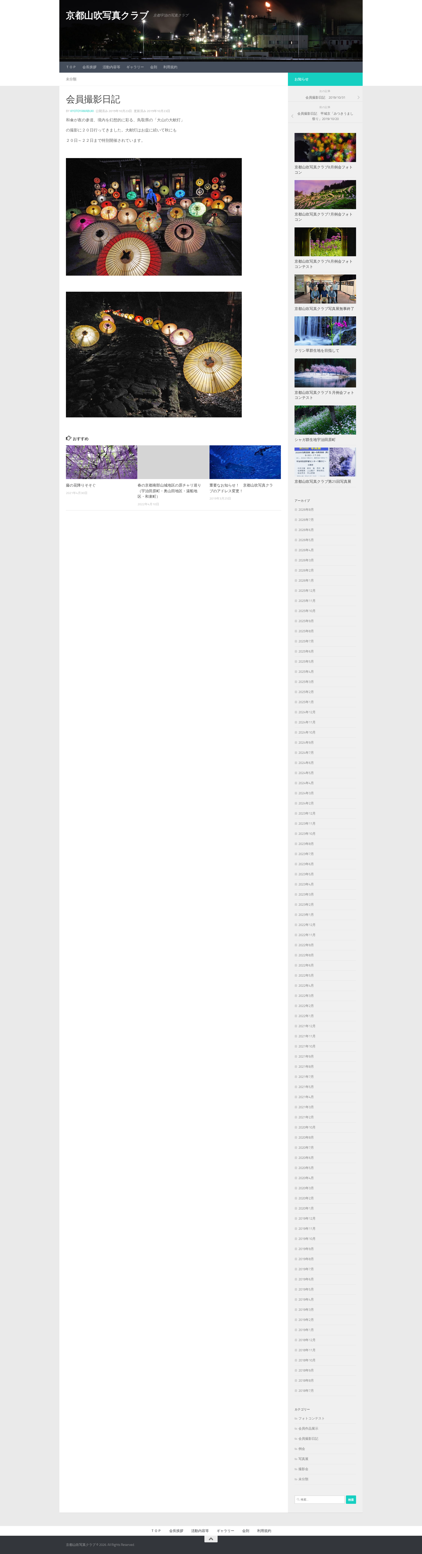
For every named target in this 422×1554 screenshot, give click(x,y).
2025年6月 (306, 651)
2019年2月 (306, 1320)
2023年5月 (306, 874)
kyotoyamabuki (82, 111)
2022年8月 (306, 955)
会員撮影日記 (308, 1439)
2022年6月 (306, 965)
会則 (153, 67)
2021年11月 (307, 1036)
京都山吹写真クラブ (107, 15)
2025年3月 (306, 682)
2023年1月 (306, 915)
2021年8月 (306, 1067)
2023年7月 (306, 854)
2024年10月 (307, 732)
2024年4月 (306, 783)
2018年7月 (306, 1391)
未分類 (71, 79)
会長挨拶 (89, 67)
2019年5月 (306, 1289)
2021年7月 (306, 1077)
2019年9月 (306, 1249)
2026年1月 (306, 581)
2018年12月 (307, 1340)
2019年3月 (306, 1310)
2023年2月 (306, 905)
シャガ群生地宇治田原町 (315, 439)
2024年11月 (307, 722)
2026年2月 (306, 570)
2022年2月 (306, 1006)
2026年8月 (306, 510)
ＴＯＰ (71, 67)
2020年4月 (306, 1178)
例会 (301, 1449)
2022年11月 (307, 935)
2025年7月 (306, 641)
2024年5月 (306, 773)
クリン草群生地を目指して (317, 350)
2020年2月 (306, 1198)
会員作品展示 (308, 1428)
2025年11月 (307, 601)
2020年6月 (306, 1158)
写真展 (303, 1459)
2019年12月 (307, 1218)
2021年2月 (306, 1117)
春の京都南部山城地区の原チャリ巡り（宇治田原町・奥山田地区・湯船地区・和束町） (169, 491)
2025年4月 (306, 672)
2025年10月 (307, 611)
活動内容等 (111, 67)
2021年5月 (306, 1087)
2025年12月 (307, 591)
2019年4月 (306, 1299)
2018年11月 (307, 1350)
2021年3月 (306, 1107)
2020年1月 (306, 1208)
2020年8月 (306, 1137)
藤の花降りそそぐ (81, 485)
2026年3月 (306, 560)
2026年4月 (306, 550)
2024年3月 (306, 793)
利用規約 (170, 67)
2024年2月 (306, 803)
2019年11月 (307, 1229)
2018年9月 (306, 1370)
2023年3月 (306, 894)
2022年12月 (307, 925)
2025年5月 (306, 662)
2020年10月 (307, 1127)
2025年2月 (306, 692)
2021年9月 (306, 1056)
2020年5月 (306, 1168)
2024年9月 (306, 743)
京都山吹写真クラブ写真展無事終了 (324, 308)
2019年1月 (306, 1330)
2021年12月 (307, 1026)
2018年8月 (306, 1381)
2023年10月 (307, 834)
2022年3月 (306, 996)
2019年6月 (306, 1279)
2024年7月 (306, 753)
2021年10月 (307, 1046)
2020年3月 (306, 1188)
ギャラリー (135, 67)
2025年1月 (306, 702)
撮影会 (303, 1469)
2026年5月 (306, 540)
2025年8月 (306, 631)
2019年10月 (307, 1239)
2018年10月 (307, 1360)
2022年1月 (306, 1016)
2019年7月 (306, 1269)
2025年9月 (306, 621)
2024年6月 (306, 763)
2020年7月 (306, 1148)
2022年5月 (306, 975)
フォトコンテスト (311, 1418)
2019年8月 (306, 1259)
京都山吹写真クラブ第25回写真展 (323, 481)
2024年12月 (307, 712)
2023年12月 (307, 813)
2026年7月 (306, 520)
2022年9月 (306, 945)
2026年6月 (306, 530)
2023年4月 (306, 884)
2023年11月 (307, 824)
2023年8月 (306, 844)
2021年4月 (306, 1097)
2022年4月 (306, 986)
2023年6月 (306, 864)
